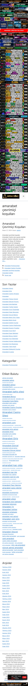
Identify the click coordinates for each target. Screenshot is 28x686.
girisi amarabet (6, 545)
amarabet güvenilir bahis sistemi (8, 452)
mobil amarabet (6, 552)
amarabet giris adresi (10, 429)
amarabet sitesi (9, 499)
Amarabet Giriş (7, 291)
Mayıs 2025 (6, 577)
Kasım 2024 (6, 588)
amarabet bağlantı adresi (7, 394)
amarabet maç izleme (9, 474)
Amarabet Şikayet (10, 532)
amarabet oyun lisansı (6, 481)
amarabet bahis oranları (8, 389)
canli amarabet (21, 536)
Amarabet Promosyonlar (12, 266)
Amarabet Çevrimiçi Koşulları (14, 225)
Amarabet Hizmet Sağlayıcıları (11, 341)
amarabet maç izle (9, 472)
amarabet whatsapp (9, 512)
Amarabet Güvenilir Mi (9, 454)
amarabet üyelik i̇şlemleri (9, 527)
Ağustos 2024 (6, 596)
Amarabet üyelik (7, 525)
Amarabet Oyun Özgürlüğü (10, 309)
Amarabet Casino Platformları (11, 325)
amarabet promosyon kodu (9, 494)
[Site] (14, 51)
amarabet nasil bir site (10, 477)
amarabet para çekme (11, 488)
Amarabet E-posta (8, 352)
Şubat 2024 (6, 612)
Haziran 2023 (6, 633)
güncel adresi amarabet (12, 548)
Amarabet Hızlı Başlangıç (10, 344)
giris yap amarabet (18, 545)
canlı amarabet (8, 538)
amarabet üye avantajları (7, 523)
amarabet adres (8, 380)
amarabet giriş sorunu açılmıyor (8, 443)
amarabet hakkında (20, 456)
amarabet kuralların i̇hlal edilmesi (8, 468)
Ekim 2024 (5, 591)
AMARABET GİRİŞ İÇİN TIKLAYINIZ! (14, 30)
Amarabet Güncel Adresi (11, 450)
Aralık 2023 (5, 617)
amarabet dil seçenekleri (7, 427)
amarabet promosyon (10, 492)
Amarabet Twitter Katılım (10, 307)
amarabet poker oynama (7, 490)
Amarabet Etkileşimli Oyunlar (11, 349)
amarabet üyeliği (17, 529)
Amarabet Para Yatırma (11, 485)
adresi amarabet (7, 378)
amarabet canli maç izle (8, 399)
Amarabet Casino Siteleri (9, 409)
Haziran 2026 (6, 570)
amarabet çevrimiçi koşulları (11, 270)
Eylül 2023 (5, 625)
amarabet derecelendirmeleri (8, 425)
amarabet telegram (9, 504)
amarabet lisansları (6, 470)
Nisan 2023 (6, 638)
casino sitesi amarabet (9, 541)
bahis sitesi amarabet (9, 536)
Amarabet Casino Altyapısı (10, 294)
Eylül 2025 (5, 572)
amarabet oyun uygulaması (16, 483)
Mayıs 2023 (6, 636)
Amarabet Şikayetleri (8, 534)
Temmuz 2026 (6, 567)
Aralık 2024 (5, 585)
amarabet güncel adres (9, 448)
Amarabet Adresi (7, 288)
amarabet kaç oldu (12, 465)
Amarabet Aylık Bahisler (9, 304)
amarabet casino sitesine (7, 418)
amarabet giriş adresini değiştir (8, 441)
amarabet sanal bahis (6, 496)
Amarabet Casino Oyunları (12, 268)
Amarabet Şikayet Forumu (10, 301)
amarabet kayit (5, 460)
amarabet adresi (8, 385)
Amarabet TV (8, 507)
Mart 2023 (5, 641)
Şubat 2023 (6, 644)
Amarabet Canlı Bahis (10, 401)
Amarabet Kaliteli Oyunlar (10, 323)
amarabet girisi (7, 432)
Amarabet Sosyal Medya (10, 315)
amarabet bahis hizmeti (18, 387)
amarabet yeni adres (8, 514)
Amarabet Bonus (9, 397)
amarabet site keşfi (15, 496)
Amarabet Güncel (10, 445)
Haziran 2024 (6, 601)
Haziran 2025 (6, 575)
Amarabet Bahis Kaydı (9, 320)
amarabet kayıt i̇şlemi (6, 462)
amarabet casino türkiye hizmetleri (9, 420)
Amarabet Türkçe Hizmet (10, 299)
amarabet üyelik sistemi (7, 529)
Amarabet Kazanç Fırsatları (10, 328)
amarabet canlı (20, 399)
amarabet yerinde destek (9, 521)
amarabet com (9, 422)
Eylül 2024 (5, 593)
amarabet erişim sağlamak (18, 427)
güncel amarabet (7, 550)
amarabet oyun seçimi (16, 481)
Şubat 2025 (6, 580)
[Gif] (14, 82)
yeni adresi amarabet (8, 554)
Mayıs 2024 (6, 604)
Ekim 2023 (5, 622)
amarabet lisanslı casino (15, 470)
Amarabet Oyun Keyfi (9, 331)
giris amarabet (19, 543)
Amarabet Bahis (7, 387)
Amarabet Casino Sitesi (11, 414)
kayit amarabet (19, 550)
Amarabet (5, 296)
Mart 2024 (5, 609)
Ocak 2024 (5, 614)
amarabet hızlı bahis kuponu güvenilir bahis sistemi (12, 458)
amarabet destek (17, 425)
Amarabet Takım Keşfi (9, 346)
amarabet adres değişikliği (7, 382)
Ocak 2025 (5, 583)
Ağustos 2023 (6, 628)
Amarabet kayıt (14, 460)
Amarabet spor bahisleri (11, 502)
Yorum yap (7, 275)
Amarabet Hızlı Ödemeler (10, 338)
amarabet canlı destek (8, 405)
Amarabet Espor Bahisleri (10, 333)
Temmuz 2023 (6, 630)
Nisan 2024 (6, 607)
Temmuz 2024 (6, 599)
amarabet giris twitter (9, 434)
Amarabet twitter (7, 273)
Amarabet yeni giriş (10, 519)
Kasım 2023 (6, 620)
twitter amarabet (17, 552)
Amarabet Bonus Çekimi (9, 336)
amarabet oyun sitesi (6, 483)
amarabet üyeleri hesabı (17, 523)
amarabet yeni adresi (10, 516)
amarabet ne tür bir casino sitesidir (9, 479)
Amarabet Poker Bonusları (10, 312)
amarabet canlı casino (9, 403)
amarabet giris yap (7, 436)
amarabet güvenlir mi (8, 456)
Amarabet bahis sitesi (13, 391)
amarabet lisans (19, 468)
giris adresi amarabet (8, 543)
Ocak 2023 (5, 646)
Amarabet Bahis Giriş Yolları (11, 317)
